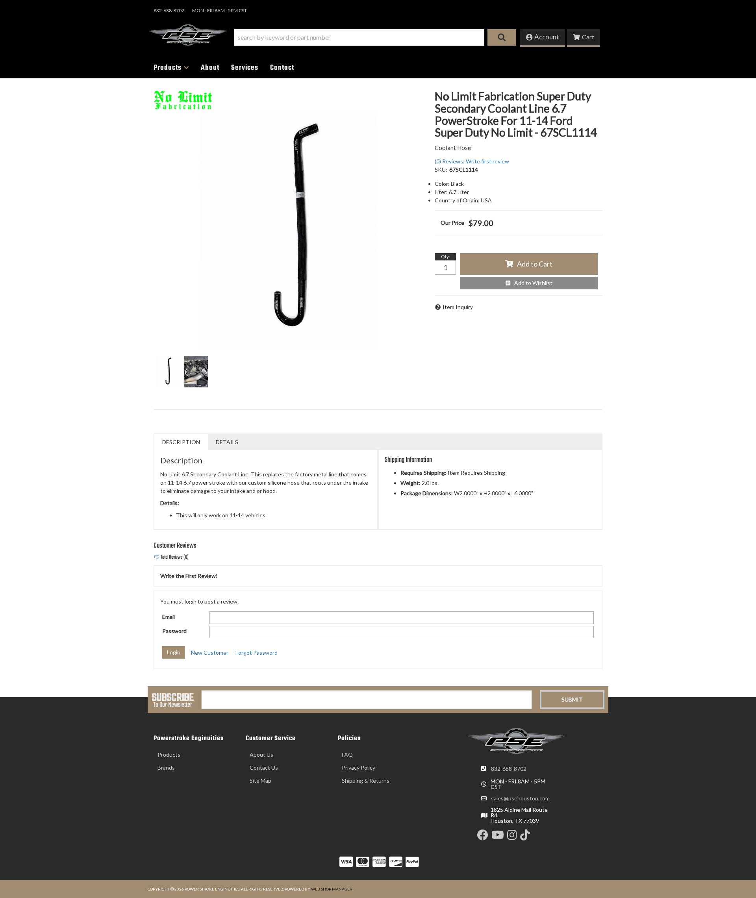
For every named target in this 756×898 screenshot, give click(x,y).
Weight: (410, 483)
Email (168, 616)
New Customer (209, 652)
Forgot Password (256, 652)
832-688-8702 (508, 768)
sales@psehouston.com (520, 798)
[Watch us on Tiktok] (525, 836)
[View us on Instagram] (512, 836)
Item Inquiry (458, 307)
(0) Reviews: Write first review (472, 161)
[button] (375, 37)
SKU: (441, 169)
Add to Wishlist (533, 283)
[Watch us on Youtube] (497, 836)
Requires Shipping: (423, 472)
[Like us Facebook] (482, 836)
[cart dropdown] (583, 38)
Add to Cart (534, 263)
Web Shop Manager (331, 889)
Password (174, 631)
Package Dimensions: (426, 493)
